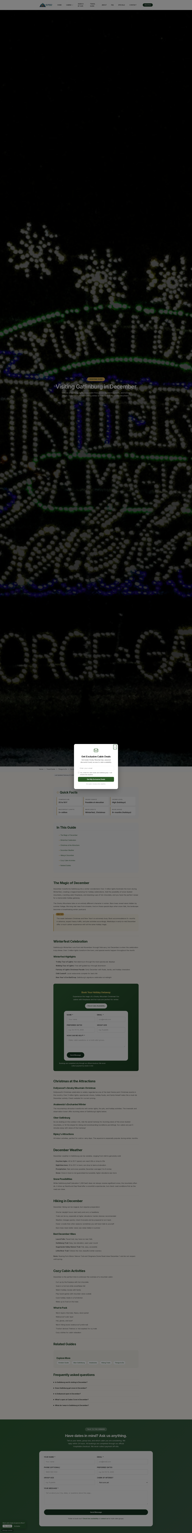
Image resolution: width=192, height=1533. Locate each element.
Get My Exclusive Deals (96, 779)
